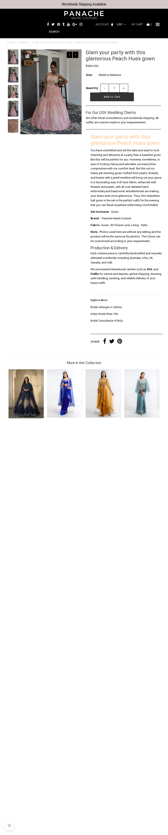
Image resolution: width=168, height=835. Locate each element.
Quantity (92, 88)
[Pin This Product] (119, 341)
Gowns (23, 42)
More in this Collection (84, 363)
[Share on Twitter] (111, 341)
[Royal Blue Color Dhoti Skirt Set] (64, 416)
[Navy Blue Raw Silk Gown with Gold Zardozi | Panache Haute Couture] (26, 417)
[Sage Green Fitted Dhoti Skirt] (142, 416)
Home (11, 42)
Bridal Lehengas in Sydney (106, 307)
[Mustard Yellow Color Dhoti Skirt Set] (103, 416)
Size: (89, 75)
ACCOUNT (102, 24)
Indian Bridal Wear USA (104, 314)
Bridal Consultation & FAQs (107, 320)
